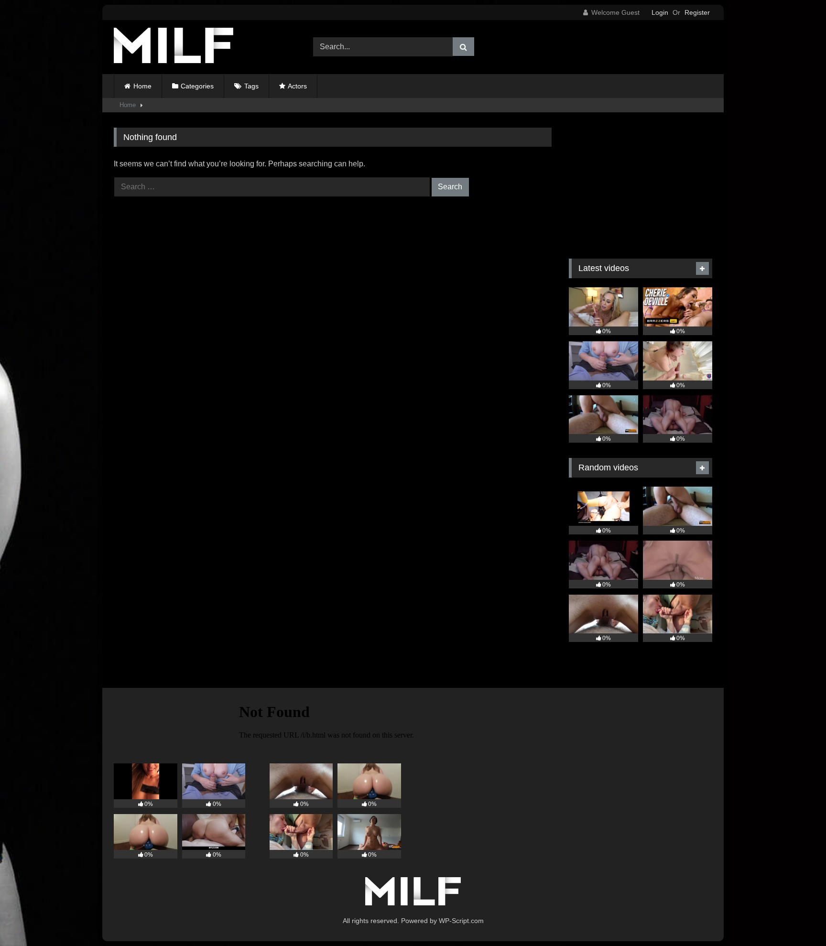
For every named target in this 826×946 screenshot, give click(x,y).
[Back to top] (796, 917)
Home (142, 86)
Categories (197, 86)
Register (697, 12)
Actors (297, 86)
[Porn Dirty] (173, 47)
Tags (251, 86)
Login (660, 12)
